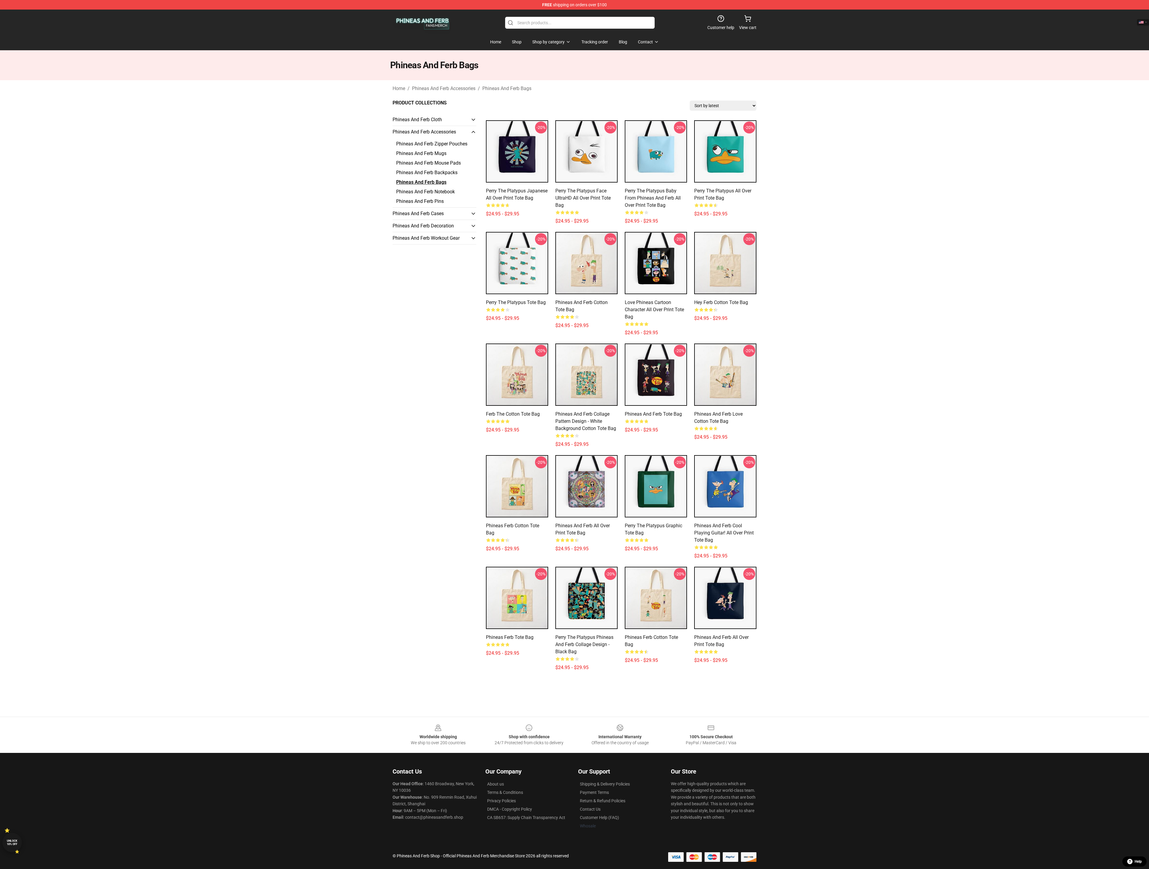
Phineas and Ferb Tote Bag (653, 414)
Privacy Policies (501, 800)
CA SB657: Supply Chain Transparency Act (526, 817)
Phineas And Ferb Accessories (443, 88)
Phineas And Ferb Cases (418, 213)
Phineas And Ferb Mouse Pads (428, 163)
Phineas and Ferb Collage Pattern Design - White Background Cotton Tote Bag (585, 421)
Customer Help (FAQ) (599, 817)
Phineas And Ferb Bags (506, 88)
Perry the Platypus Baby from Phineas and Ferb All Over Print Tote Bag (653, 198)
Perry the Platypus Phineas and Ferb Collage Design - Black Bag (584, 644)
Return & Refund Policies (602, 800)
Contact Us (590, 809)
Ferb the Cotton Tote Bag (513, 414)
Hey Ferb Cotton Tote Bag (721, 302)
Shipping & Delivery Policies (605, 784)
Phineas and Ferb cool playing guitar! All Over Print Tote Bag (724, 533)
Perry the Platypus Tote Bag (516, 302)
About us (495, 784)
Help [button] (1138, 861)
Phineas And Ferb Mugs (421, 153)
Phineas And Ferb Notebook (425, 192)
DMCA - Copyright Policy (509, 809)
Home (399, 88)
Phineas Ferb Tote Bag (510, 637)
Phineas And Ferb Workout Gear (426, 238)
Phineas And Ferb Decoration (423, 226)
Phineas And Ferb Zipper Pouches (431, 144)
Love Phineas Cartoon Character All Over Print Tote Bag (654, 310)
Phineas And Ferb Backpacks (427, 172)
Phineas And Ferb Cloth (417, 119)
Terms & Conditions (505, 792)
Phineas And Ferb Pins (420, 201)
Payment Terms (594, 792)
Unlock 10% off (12, 842)
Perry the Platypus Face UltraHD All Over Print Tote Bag (583, 198)
